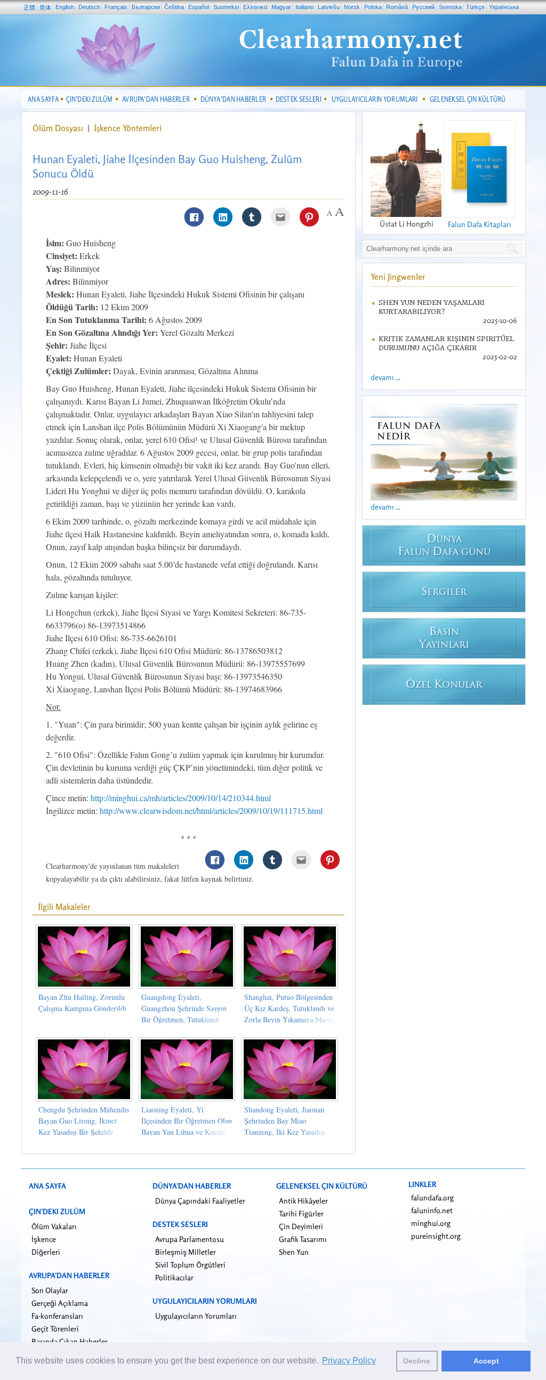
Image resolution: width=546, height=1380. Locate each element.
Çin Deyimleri (301, 1226)
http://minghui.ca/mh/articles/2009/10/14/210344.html (181, 797)
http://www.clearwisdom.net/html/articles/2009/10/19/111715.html (211, 810)
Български (146, 7)
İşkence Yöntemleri (128, 128)
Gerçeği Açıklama (59, 1303)
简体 (45, 7)
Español (198, 7)
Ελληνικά (255, 7)
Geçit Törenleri (55, 1328)
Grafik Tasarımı (303, 1239)
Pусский (423, 7)
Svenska (450, 7)
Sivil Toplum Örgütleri (190, 1264)
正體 (29, 7)
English (64, 7)
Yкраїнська (504, 7)
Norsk (352, 7)
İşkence (43, 1239)
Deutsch (89, 7)
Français (116, 7)
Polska (373, 7)
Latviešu (329, 7)
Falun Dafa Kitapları (479, 224)
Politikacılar (174, 1277)
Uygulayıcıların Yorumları (196, 1315)
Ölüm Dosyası (59, 128)
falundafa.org (432, 1197)
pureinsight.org (436, 1235)
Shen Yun (294, 1251)
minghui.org (431, 1223)
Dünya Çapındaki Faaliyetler (200, 1200)
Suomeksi (226, 7)
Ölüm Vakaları (54, 1226)
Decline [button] (416, 1361)
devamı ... (385, 377)
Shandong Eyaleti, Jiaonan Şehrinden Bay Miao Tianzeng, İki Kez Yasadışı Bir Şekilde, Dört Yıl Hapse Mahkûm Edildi (286, 1131)
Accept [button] (486, 1361)
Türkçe (475, 7)
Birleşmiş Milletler (185, 1251)
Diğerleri (45, 1251)
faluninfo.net (432, 1210)
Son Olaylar (49, 1290)
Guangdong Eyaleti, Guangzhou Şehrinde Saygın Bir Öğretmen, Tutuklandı (184, 1008)
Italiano (304, 7)
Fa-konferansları (57, 1315)
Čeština (174, 7)
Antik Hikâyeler (303, 1200)
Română (397, 7)
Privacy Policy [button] (349, 1360)
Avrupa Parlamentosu (189, 1239)
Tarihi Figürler (301, 1213)
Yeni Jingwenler (398, 276)
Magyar (281, 7)
